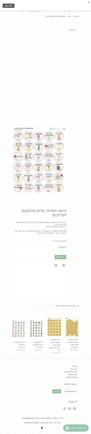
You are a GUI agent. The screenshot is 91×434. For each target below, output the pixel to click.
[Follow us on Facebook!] (75, 409)
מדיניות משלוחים (70, 371)
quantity (62, 247)
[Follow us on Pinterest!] (70, 409)
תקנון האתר (72, 374)
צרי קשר (73, 369)
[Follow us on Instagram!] (65, 409)
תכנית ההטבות (71, 377)
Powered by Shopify (32, 423)
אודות (75, 366)
